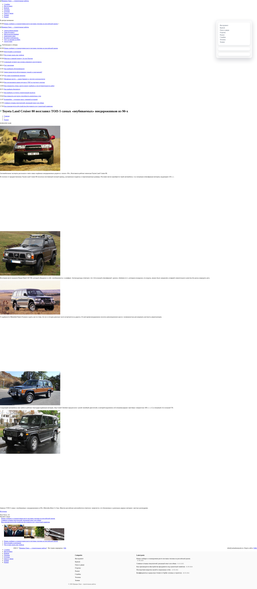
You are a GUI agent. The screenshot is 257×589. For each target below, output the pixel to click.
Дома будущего (9, 32)
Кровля (6, 8)
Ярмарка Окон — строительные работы (32, 548)
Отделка (7, 11)
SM (65, 548)
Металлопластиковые (11, 34)
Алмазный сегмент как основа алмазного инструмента (23, 62)
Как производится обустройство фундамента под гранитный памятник (28, 106)
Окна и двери (8, 13)
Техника (7, 10)
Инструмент (8, 6)
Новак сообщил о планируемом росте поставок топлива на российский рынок (31, 24)
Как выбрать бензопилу (12, 89)
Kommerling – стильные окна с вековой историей (21, 99)
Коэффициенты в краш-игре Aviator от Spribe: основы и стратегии (159, 573)
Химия (6, 15)
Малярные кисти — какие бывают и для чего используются (24, 79)
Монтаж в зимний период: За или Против (18, 58)
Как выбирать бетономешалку (14, 69)
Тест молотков (9, 65)
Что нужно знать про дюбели (14, 55)
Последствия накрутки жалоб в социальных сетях (153, 570)
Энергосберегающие (11, 30)
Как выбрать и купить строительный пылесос (19, 92)
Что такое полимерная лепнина (14, 75)
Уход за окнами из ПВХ (12, 39)
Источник (3, 511)
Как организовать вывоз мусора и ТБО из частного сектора (24, 82)
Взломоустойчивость (11, 38)
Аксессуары (8, 41)
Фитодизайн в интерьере (12, 52)
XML (255, 548)
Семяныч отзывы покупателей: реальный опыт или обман (24, 103)
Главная (6, 116)
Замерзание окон (9, 36)
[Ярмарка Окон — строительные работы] (14, 1)
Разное (6, 17)
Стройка (7, 4)
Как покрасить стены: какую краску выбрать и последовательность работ (29, 86)
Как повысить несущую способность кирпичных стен (22, 96)
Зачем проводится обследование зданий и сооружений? (23, 72)
